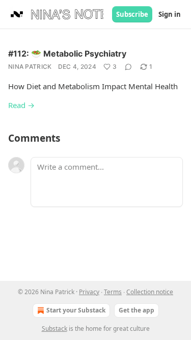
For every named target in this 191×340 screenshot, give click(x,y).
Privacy (89, 291)
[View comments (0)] (128, 67)
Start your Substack (75, 310)
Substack (54, 328)
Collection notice (149, 291)
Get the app (136, 310)
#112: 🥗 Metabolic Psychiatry (67, 53)
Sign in (169, 14)
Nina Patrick (30, 66)
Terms (113, 291)
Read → (21, 105)
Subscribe (132, 14)
